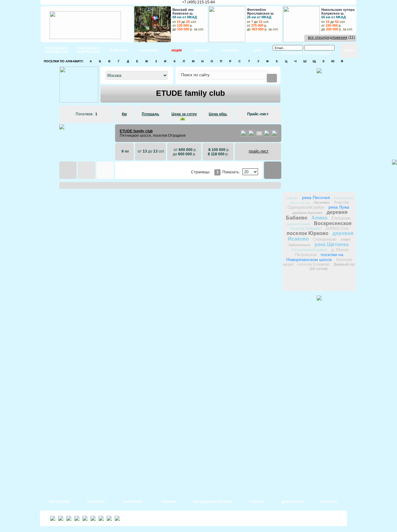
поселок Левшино (305, 228)
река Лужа (338, 207)
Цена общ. (218, 114)
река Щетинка (331, 244)
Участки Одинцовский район (318, 205)
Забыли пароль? (318, 52)
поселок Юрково (307, 233)
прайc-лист (259, 151)
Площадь (150, 114)
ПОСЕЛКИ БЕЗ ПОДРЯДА (56, 50)
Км (124, 114)
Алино (319, 217)
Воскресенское (333, 223)
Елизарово (341, 218)
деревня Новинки (298, 224)
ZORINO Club (337, 228)
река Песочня (316, 197)
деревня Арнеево (307, 213)
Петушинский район (309, 250)
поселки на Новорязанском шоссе (314, 257)
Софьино (292, 198)
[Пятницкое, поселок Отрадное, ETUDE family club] (243, 135)
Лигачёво (322, 202)
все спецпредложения (327, 37)
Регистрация (292, 52)
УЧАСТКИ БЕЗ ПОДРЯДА (88, 50)
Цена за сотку (184, 114)
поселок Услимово (313, 264)
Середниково (325, 239)
